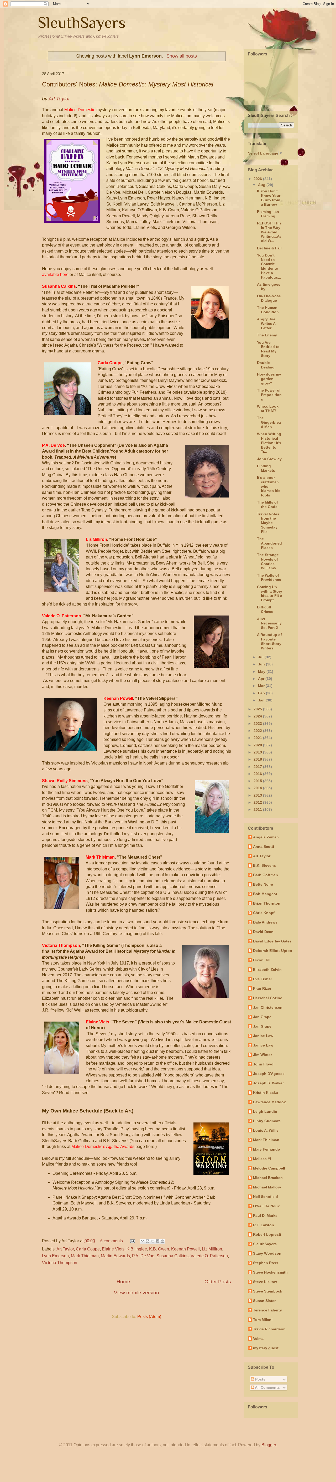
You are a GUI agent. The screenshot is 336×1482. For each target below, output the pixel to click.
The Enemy (267, 335)
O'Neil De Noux (266, 1206)
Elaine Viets (113, 1249)
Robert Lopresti (267, 1234)
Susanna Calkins (172, 1256)
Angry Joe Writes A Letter (266, 323)
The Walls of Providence (269, 577)
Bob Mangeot (265, 894)
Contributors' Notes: (127, 84)
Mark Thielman (85, 1256)
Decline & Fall (269, 248)
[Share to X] (152, 1241)
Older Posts (217, 1281)
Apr (261, 678)
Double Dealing (266, 365)
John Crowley (269, 459)
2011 (258, 809)
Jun (262, 664)
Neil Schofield (265, 1196)
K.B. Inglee (137, 1249)
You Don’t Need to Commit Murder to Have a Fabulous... (269, 266)
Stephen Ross (265, 1263)
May (262, 671)
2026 (258, 179)
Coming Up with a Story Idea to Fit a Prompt (269, 593)
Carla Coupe (88, 1249)
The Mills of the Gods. (268, 504)
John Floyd (263, 1064)
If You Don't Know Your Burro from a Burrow (268, 197)
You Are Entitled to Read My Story (268, 349)
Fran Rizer (262, 988)
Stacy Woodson (267, 1253)
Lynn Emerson (55, 1256)
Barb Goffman (265, 875)
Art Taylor (65, 1249)
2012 (258, 802)
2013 (258, 795)
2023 (258, 723)
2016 (258, 774)
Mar (262, 686)
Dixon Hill (261, 960)
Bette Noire (263, 884)
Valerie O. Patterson (209, 1256)
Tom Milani (262, 1319)
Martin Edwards (115, 1256)
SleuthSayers (81, 22)
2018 (258, 759)
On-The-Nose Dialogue (269, 298)
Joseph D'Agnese (269, 1073)
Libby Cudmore (267, 1121)
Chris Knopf (264, 913)
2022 (258, 731)
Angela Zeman (266, 837)
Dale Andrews (265, 922)
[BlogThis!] (147, 1241)
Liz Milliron (212, 1249)
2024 (258, 716)
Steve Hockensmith (270, 1272)
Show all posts (181, 56)
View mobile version (136, 1292)
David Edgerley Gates (272, 941)
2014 (258, 788)
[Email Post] (132, 1241)
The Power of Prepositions (269, 394)
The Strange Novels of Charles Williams (268, 561)
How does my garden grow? (269, 378)
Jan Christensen (267, 1007)
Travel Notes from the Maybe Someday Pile (268, 523)
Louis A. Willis (266, 1130)
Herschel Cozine (267, 998)
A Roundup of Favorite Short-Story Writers (269, 641)
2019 (258, 752)
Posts (259, 1379)
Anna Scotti (263, 846)
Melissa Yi (262, 1159)
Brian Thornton (266, 903)
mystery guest (266, 1348)
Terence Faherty (267, 1310)
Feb (262, 693)
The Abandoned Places (269, 543)
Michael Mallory (267, 1187)
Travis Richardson (269, 1329)
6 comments (111, 1241)
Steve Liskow (265, 1282)
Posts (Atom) (149, 1316)
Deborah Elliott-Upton (272, 950)
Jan (262, 700)
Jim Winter (262, 1055)
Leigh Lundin (265, 1111)
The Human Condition (268, 309)
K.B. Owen (159, 1249)
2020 (258, 745)
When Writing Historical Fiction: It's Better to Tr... (269, 443)
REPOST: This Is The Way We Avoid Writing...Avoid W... (269, 232)
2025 (258, 709)
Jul (261, 657)
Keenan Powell (185, 1249)
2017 (258, 767)
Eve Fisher (262, 979)
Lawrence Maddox (269, 1102)
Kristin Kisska (265, 1092)
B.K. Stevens (264, 865)
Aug (262, 185)
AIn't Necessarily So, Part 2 (269, 623)
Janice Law (263, 1036)
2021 (258, 738)
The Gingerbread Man (269, 422)
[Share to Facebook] (157, 1241)
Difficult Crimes (265, 609)
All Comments (267, 1387)
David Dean (263, 932)
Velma (258, 1338)
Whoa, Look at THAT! (268, 408)
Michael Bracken (268, 1178)
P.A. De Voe (143, 1256)
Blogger (268, 1445)
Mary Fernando (266, 1149)
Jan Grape (262, 1017)
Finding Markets (266, 468)
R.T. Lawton (263, 1225)
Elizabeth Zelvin (267, 969)
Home (123, 1281)
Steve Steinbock (267, 1291)
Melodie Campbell (269, 1168)
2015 (258, 781)
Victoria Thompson (59, 1262)
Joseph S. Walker (268, 1083)
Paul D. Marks (265, 1215)
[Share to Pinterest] (162, 1241)
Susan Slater (264, 1301)
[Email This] (142, 1241)
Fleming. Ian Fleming (268, 213)
